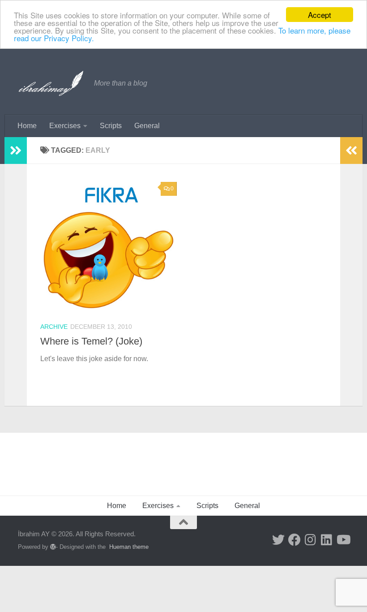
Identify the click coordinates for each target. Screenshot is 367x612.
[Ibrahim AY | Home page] (51, 83)
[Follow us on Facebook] (294, 540)
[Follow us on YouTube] (343, 540)
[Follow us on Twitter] (278, 540)
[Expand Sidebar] (15, 150)
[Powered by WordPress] (53, 547)
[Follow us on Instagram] (310, 540)
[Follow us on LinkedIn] (326, 540)
